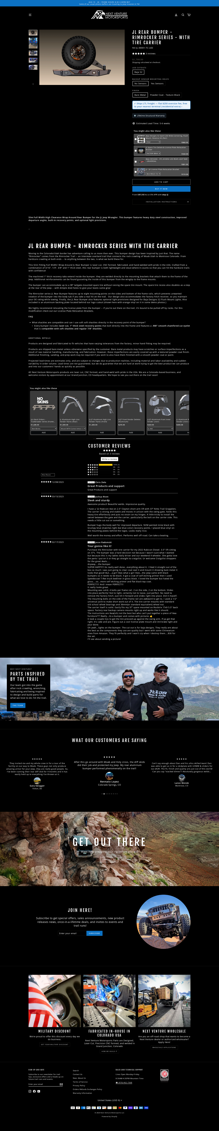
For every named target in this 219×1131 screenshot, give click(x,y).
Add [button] (44, 432)
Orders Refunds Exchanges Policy (87, 1089)
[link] (141, 139)
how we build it (109, 1051)
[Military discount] (55, 1001)
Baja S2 (138, 72)
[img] (46, 482)
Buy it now (161, 189)
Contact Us (77, 1074)
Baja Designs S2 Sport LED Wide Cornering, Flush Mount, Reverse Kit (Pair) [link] (167, 137)
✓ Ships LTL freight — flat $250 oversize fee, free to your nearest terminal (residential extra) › (160, 105)
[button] (139, 53)
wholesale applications (164, 1047)
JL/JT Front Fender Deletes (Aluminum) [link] (129, 420)
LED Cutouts (139, 68)
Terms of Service (80, 1082)
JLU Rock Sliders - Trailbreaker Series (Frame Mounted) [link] (42, 420)
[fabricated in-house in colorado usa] (109, 1001)
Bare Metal (140, 95)
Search (76, 1070)
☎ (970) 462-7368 (124, 1082)
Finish (135, 90)
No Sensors (140, 83)
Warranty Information (82, 1093)
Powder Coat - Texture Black (165, 95)
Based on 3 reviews (109, 453)
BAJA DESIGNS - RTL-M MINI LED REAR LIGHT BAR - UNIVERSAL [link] (167, 160)
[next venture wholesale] (164, 1001)
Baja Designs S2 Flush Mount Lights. (162, 299)
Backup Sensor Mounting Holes (150, 79)
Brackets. (89, 311)
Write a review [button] (109, 459)
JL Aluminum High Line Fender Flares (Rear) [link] (70, 420)
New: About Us (79, 1078)
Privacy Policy (79, 1085)
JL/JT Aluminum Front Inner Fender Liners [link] (159, 420)
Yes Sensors (157, 83)
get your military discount (54, 1044)
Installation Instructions (161, 202)
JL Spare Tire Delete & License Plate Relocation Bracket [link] (166, 148)
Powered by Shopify (109, 1116)
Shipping (136, 62)
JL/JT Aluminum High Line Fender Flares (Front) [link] (100, 420)
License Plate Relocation (70, 311)
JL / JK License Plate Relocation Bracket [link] (162, 169)
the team (18, 705)
